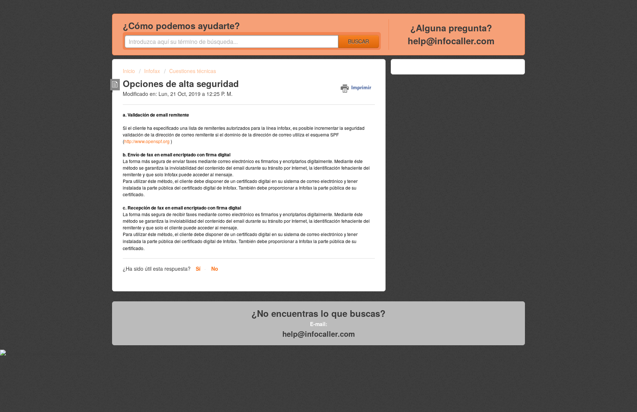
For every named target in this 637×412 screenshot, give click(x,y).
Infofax (152, 71)
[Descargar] (305, 109)
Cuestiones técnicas (192, 71)
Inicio (129, 71)
